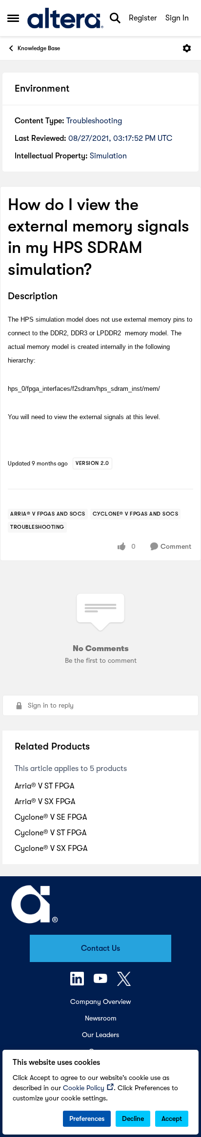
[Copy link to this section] (65, 297)
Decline (133, 1118)
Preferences (86, 1118)
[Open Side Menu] (13, 18)
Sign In (177, 18)
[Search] (115, 18)
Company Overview (100, 1001)
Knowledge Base (39, 48)
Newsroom (101, 1018)
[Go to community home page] (65, 18)
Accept (171, 1118)
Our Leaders (100, 1035)
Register (143, 18)
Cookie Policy (83, 1088)
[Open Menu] (187, 48)
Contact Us (100, 948)
